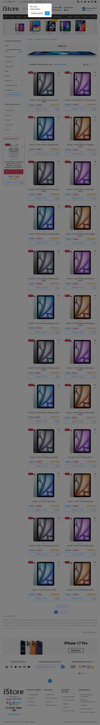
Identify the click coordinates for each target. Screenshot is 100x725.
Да (47, 13)
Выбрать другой (36, 13)
